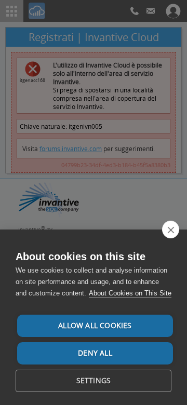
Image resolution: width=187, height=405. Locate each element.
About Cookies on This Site (130, 293)
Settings (93, 380)
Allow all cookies (94, 325)
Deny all (95, 353)
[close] (170, 229)
